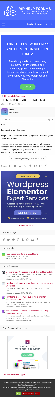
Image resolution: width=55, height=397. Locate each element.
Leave (37, 394)
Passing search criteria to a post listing (22, 254)
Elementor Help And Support (16, 258)
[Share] (49, 120)
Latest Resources (10, 266)
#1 (53, 120)
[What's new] (46, 24)
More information (28, 394)
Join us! (27, 86)
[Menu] (4, 24)
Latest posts (8, 248)
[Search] (51, 24)
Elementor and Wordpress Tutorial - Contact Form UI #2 (29, 272)
